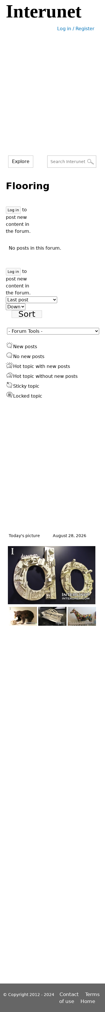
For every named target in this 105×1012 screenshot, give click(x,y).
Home (87, 1001)
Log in (13, 210)
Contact (70, 994)
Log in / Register (75, 28)
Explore (20, 161)
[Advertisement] (52, 100)
